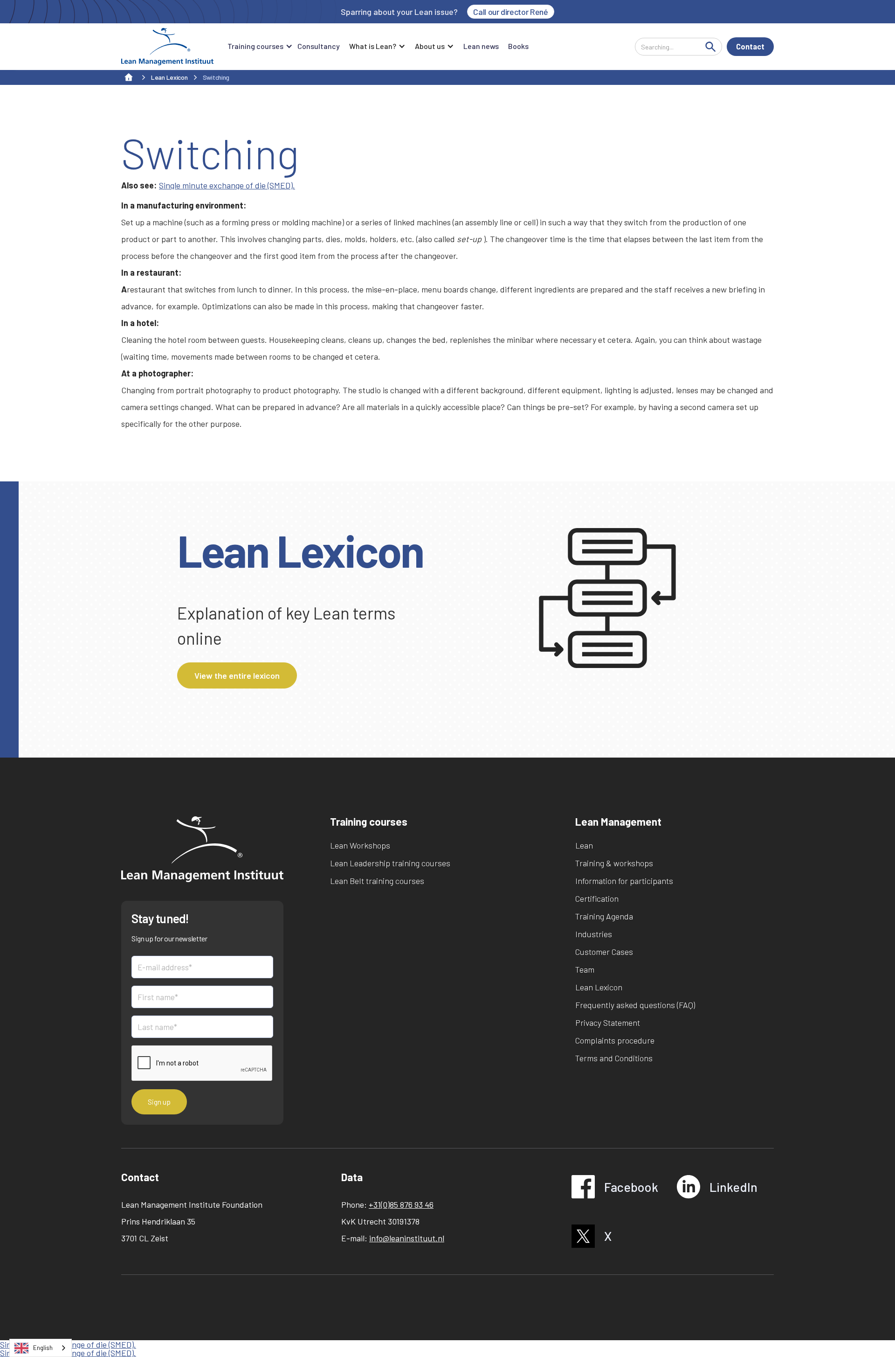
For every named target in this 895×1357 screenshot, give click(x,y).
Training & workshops (614, 863)
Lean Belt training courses (377, 881)
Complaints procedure (614, 1040)
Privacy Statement (607, 1022)
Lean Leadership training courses (390, 863)
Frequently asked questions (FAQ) (635, 1005)
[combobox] (40, 1348)
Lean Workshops (360, 845)
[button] (258, 46)
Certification (597, 898)
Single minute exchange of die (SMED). (227, 185)
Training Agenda (604, 916)
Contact (750, 46)
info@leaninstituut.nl (406, 1238)
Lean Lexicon (598, 987)
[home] (167, 46)
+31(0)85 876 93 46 (401, 1204)
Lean (584, 845)
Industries (593, 934)
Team (584, 969)
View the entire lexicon (237, 675)
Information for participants (624, 881)
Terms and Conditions (614, 1058)
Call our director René (510, 12)
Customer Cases (604, 951)
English (43, 1347)
